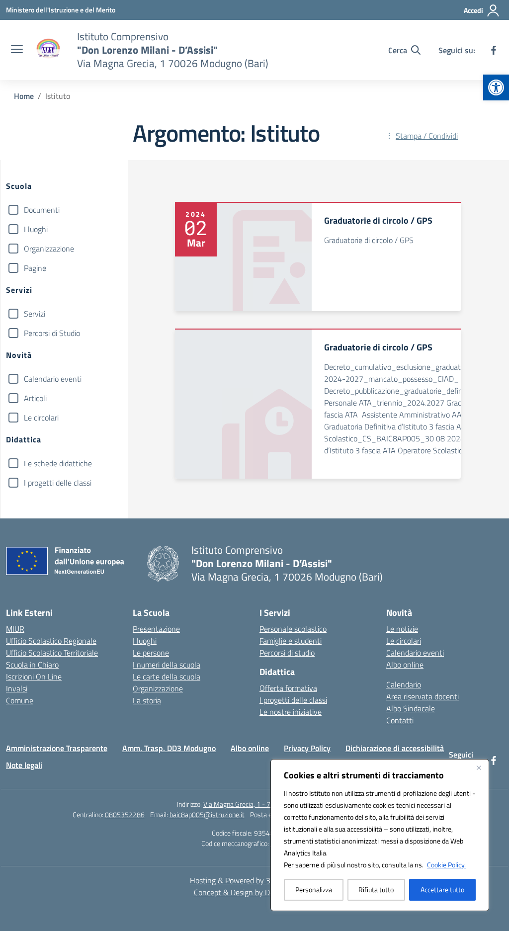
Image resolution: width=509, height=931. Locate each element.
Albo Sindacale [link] (410, 708)
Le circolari (41, 417)
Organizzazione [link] (158, 688)
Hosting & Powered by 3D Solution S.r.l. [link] (255, 880)
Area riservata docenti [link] (422, 696)
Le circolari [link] (403, 641)
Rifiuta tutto (376, 889)
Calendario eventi (53, 379)
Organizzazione (49, 248)
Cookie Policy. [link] (446, 864)
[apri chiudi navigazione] (17, 50)
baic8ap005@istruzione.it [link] (207, 814)
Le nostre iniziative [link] (290, 712)
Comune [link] (19, 700)
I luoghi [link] (145, 641)
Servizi (34, 314)
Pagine (35, 268)
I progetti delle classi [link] (293, 700)
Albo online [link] (405, 665)
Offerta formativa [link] (288, 688)
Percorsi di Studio (52, 333)
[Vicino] (479, 767)
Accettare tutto (442, 889)
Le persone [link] (151, 653)
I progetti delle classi (57, 483)
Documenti (42, 210)
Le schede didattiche (58, 463)
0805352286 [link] (125, 814)
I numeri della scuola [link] (166, 665)
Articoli (35, 398)
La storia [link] (147, 700)
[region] (379, 835)
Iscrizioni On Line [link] (34, 676)
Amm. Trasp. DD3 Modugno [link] (169, 748)
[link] (496, 87)
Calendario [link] (403, 684)
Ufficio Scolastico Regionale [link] (51, 641)
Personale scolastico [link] (293, 629)
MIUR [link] (15, 629)
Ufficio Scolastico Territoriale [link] (52, 653)
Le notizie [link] (402, 629)
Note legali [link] (24, 765)
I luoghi (36, 229)
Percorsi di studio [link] (287, 653)
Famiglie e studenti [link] (290, 641)
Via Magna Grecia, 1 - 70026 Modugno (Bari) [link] (267, 804)
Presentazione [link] (156, 629)
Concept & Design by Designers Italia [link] (255, 892)
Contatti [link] (400, 720)
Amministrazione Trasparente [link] (56, 748)
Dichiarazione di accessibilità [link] (394, 748)
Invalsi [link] (16, 688)
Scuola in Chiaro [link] (32, 665)
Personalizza (313, 889)
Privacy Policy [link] (307, 748)
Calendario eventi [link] (415, 653)
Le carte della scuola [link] (166, 676)
